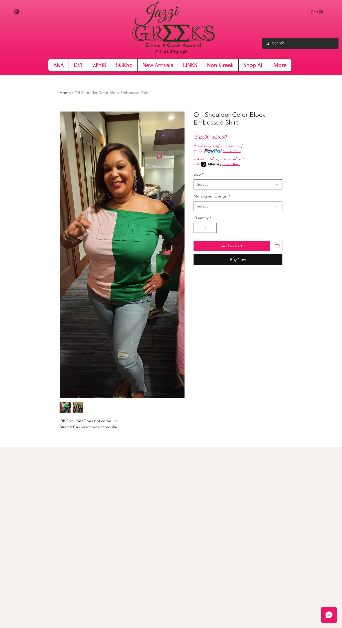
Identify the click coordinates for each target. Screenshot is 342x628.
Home (65, 92)
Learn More (232, 151)
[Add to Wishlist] (277, 246)
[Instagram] (17, 12)
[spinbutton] (205, 228)
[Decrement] (197, 228)
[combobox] (238, 184)
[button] (317, 12)
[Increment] (212, 228)
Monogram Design (212, 196)
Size (199, 174)
